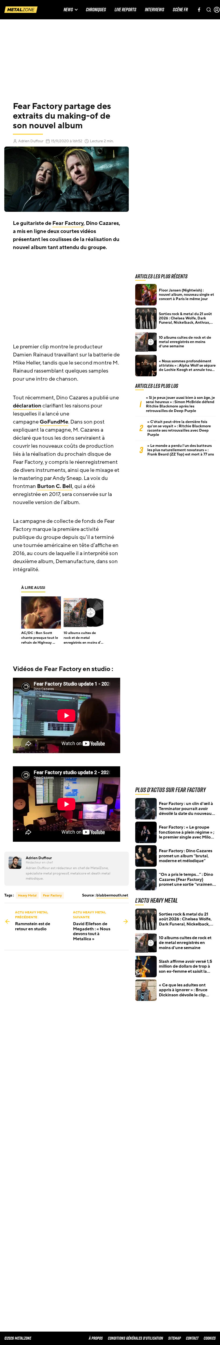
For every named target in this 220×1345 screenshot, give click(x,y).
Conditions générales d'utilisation (135, 1338)
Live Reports (125, 10)
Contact (192, 1338)
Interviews (154, 10)
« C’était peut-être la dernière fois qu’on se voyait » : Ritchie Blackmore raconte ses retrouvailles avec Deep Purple (179, 428)
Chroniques (96, 10)
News (68, 10)
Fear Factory (67, 223)
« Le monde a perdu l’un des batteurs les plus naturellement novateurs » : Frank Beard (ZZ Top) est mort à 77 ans (180, 450)
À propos (96, 1338)
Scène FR (180, 10)
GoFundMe (54, 421)
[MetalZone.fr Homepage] (21, 9)
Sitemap (174, 1338)
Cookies (210, 1338)
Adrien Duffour (30, 141)
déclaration (27, 405)
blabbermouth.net (112, 895)
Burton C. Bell (54, 486)
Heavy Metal (27, 895)
